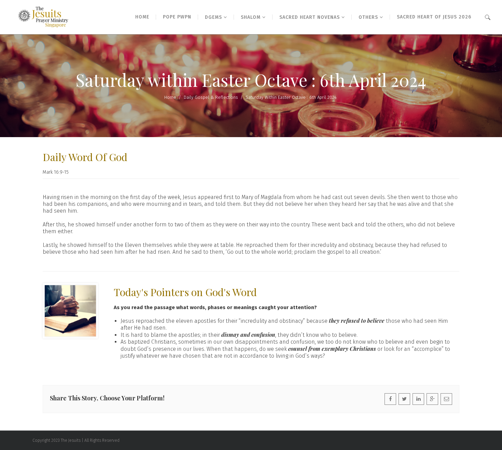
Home (170, 97)
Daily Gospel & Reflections (211, 97)
